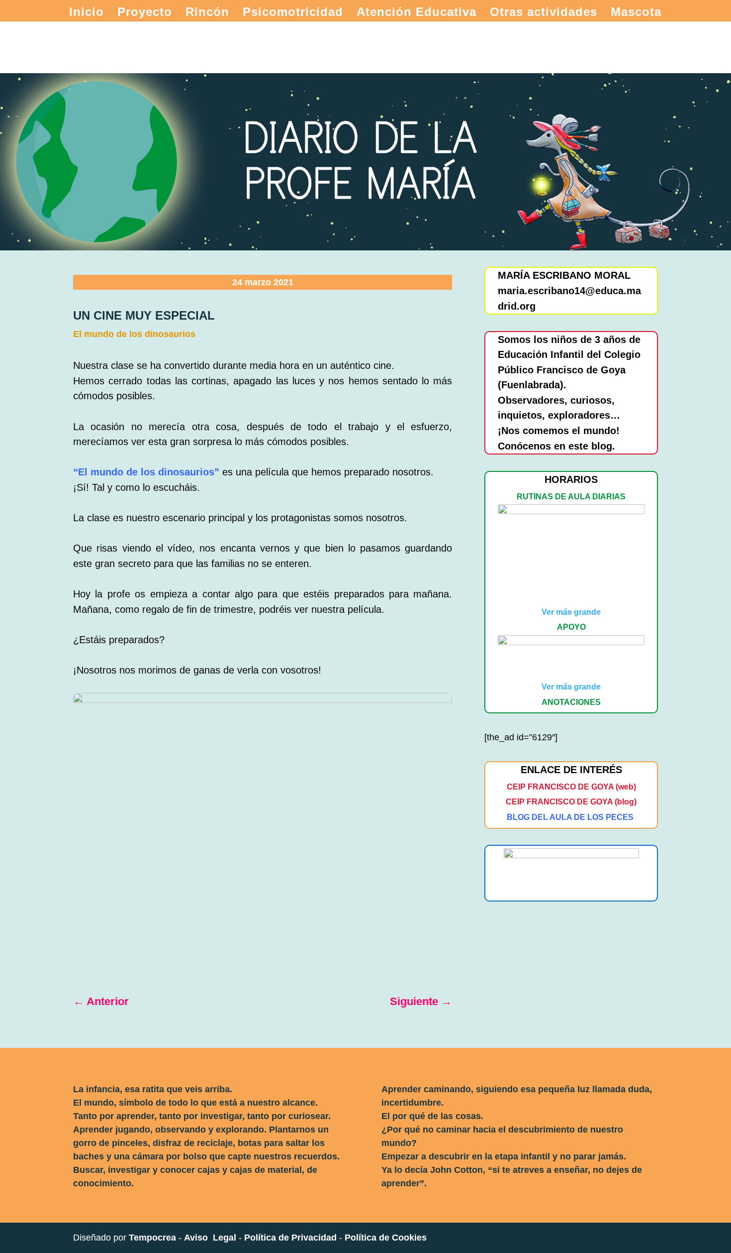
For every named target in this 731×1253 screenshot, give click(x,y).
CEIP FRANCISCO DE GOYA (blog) (571, 801)
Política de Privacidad (290, 1238)
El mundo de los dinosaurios (134, 334)
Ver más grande (571, 612)
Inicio (86, 13)
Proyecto (144, 13)
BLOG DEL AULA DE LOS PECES (570, 817)
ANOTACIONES (571, 702)
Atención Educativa (416, 13)
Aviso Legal (210, 1238)
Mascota (636, 13)
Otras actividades (543, 13)
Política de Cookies (386, 1238)
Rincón (207, 13)
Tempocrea (152, 1238)
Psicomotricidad (293, 13)
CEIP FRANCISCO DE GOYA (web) (571, 787)
